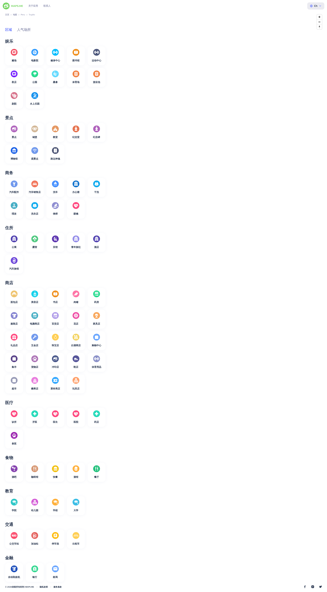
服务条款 (57, 587)
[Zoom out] (319, 21)
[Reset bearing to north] (319, 26)
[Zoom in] (319, 16)
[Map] (217, 301)
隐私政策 (44, 587)
